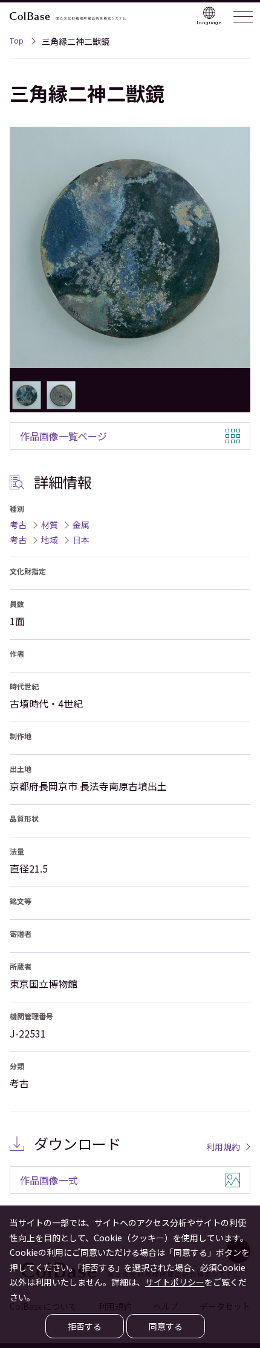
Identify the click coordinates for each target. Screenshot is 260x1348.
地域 (49, 540)
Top (17, 42)
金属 (81, 524)
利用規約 (223, 1147)
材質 (49, 524)
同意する (166, 1326)
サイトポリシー (174, 1282)
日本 (81, 540)
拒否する (85, 1326)
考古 (18, 524)
